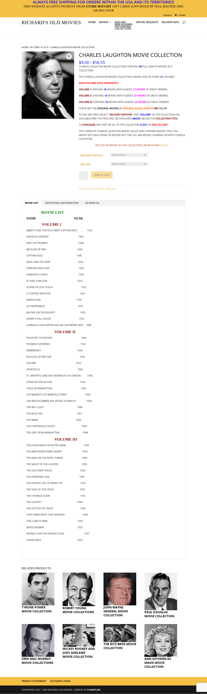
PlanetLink (93, 689)
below (164, 145)
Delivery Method (91, 155)
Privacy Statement (34, 681)
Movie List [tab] (31, 203)
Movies (103, 22)
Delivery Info (170, 22)
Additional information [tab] (61, 203)
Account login (60, 681)
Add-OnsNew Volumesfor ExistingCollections (124, 25)
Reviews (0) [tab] (92, 203)
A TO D (44, 47)
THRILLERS (110, 188)
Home (92, 22)
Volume (85, 164)
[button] (69, 56)
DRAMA (100, 188)
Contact (167, 15)
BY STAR (34, 47)
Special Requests (147, 22)
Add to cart (102, 175)
